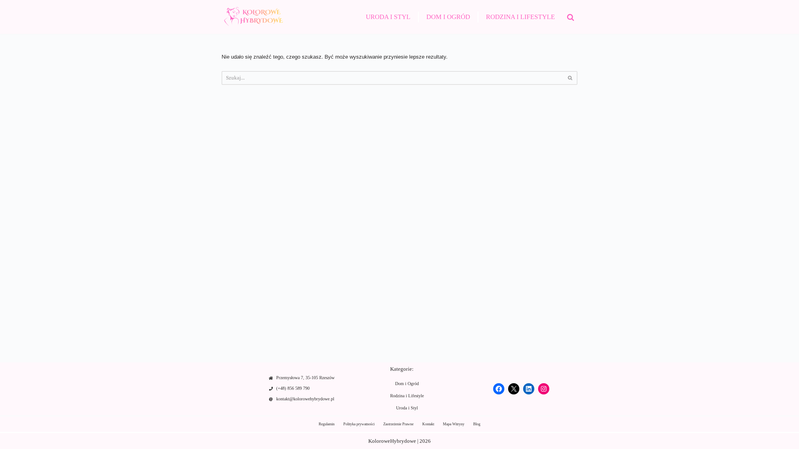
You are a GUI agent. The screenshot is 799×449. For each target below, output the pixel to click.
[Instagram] (543, 388)
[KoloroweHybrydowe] (253, 17)
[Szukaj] (570, 17)
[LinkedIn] (528, 388)
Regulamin (327, 424)
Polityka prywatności (359, 424)
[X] (513, 388)
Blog (476, 424)
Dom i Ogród (448, 17)
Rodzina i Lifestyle (520, 17)
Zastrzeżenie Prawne (398, 424)
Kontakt (428, 424)
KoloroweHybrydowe (392, 441)
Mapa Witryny (453, 424)
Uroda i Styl (388, 17)
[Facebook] (498, 388)
